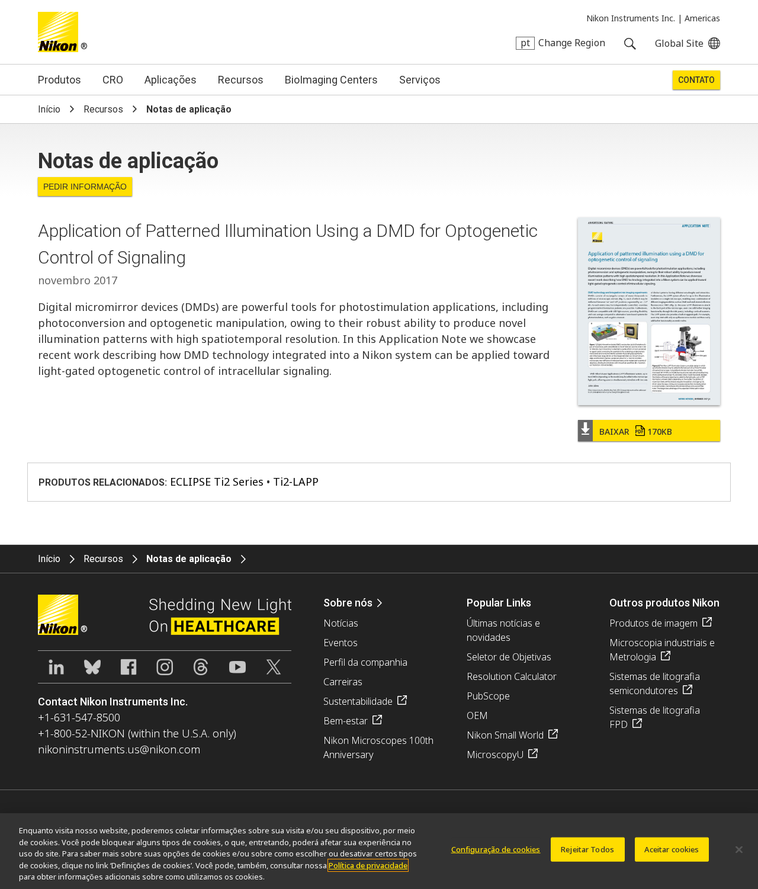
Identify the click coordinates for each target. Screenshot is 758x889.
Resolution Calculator (512, 676)
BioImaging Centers (331, 79)
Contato (696, 80)
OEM (477, 715)
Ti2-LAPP (296, 481)
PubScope (488, 695)
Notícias (340, 623)
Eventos (340, 642)
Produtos (59, 79)
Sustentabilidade (358, 701)
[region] (379, 851)
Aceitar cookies (671, 849)
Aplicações (170, 79)
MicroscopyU (495, 754)
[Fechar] (739, 850)
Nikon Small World (505, 735)
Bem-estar (345, 720)
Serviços (420, 79)
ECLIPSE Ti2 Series (217, 481)
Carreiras (342, 681)
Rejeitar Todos (587, 849)
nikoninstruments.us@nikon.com (119, 749)
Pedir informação (85, 186)
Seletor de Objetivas (509, 656)
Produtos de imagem (653, 623)
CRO (112, 79)
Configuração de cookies (496, 849)
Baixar (635, 431)
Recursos (241, 79)
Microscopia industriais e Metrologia (662, 649)
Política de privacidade (368, 865)
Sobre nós (347, 602)
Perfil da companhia (365, 662)
